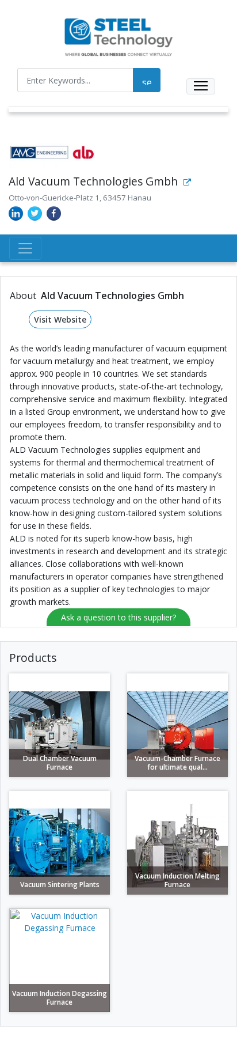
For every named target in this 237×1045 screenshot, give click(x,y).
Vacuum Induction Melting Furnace (177, 880)
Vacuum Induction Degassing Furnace (59, 998)
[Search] (146, 80)
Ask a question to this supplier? (118, 617)
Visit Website (60, 319)
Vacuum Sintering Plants (60, 885)
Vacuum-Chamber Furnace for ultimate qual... (177, 763)
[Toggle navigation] (200, 86)
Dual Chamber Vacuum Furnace (60, 763)
